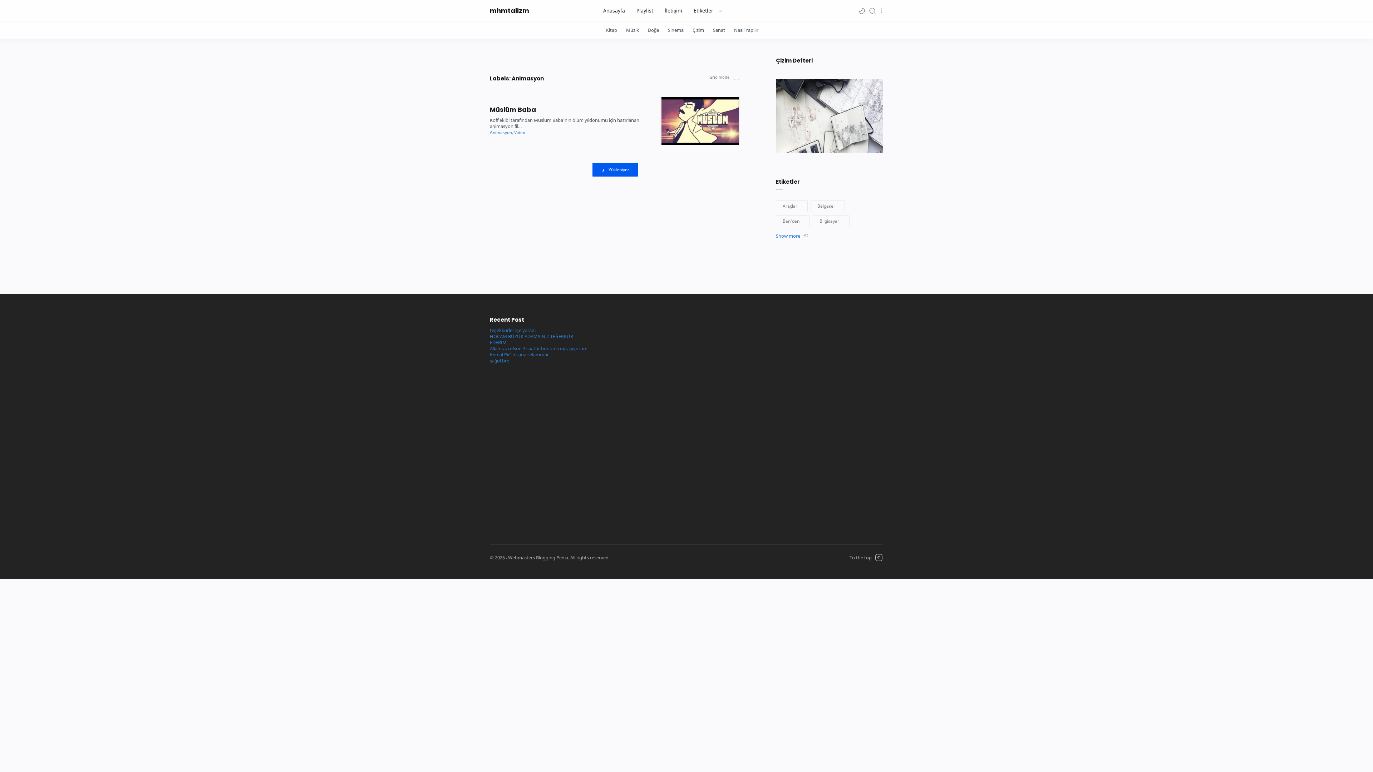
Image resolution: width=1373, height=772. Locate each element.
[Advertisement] (637, 423)
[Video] (519, 132)
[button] (861, 10)
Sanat (719, 30)
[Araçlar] (792, 206)
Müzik (632, 30)
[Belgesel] (828, 206)
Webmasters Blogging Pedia (670, 558)
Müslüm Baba (513, 109)
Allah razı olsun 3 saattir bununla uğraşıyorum (538, 349)
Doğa (653, 30)
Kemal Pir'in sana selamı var (519, 355)
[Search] (872, 10)
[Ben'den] (793, 221)
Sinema (676, 30)
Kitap (611, 30)
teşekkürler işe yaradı (513, 330)
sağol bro (500, 361)
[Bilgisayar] (831, 221)
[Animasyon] (501, 132)
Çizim (698, 30)
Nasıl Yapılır (746, 30)
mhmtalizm (509, 10)
